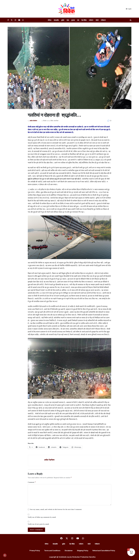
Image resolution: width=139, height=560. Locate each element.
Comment (32, 482)
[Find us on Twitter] (11, 20)
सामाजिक (56, 121)
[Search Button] (130, 20)
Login (129, 9)
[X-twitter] (67, 538)
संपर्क (97, 20)
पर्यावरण (91, 20)
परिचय (49, 20)
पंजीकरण (103, 20)
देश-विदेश (84, 20)
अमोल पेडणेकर (33, 121)
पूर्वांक (62, 20)
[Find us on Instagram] (15, 20)
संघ (78, 20)
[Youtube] (77, 538)
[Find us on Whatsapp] (23, 20)
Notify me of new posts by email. (38, 524)
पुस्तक (73, 20)
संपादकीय (56, 20)
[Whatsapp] (83, 538)
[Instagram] (72, 538)
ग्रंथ (68, 20)
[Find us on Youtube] (19, 20)
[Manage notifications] (5, 555)
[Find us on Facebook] (8, 20)
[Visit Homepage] (66, 9)
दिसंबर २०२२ (46, 121)
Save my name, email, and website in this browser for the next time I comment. (56, 509)
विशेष (51, 121)
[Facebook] (61, 538)
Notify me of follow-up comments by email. (42, 517)
